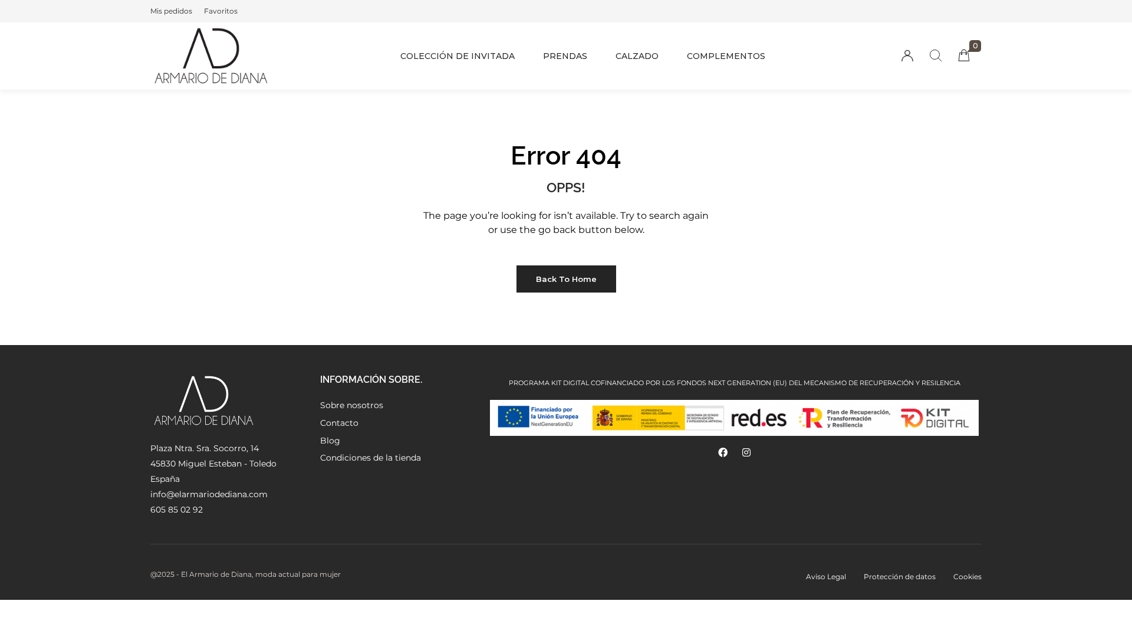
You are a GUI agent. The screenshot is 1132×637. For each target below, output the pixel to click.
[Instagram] (746, 452)
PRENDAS (565, 56)
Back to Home (566, 279)
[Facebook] (723, 452)
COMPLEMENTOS (726, 56)
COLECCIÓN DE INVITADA (457, 56)
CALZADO (637, 56)
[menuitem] (171, 11)
